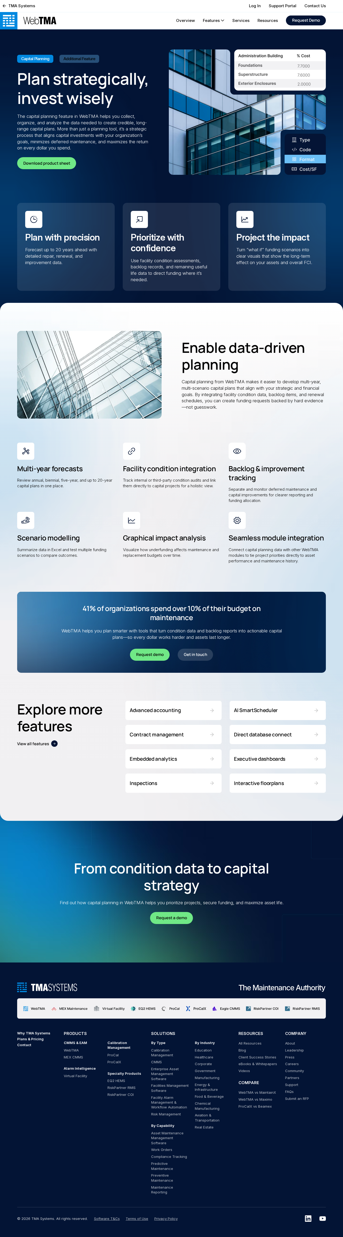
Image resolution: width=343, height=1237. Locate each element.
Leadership (294, 1050)
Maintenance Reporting (162, 1189)
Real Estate (204, 1127)
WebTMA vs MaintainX (257, 1092)
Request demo (150, 654)
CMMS (156, 1062)
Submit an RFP (297, 1098)
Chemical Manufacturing (207, 1105)
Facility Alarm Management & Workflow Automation (169, 1102)
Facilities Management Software (170, 1087)
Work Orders (161, 1149)
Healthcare (204, 1057)
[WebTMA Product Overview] (40, 20)
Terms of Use (137, 1218)
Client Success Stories (257, 1057)
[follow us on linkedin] (308, 1218)
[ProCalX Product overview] (196, 1008)
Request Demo (306, 20)
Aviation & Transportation (207, 1117)
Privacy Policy (166, 1218)
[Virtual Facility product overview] (109, 1008)
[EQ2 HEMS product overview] (143, 1008)
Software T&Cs (107, 1218)
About (290, 1043)
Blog (242, 1050)
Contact (24, 1045)
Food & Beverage (209, 1096)
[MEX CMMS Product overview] (69, 1008)
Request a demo (171, 918)
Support (291, 1085)
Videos (244, 1071)
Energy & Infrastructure (206, 1087)
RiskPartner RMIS (121, 1087)
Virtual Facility (75, 1076)
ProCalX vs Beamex (255, 1106)
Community (294, 1071)
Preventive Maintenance (162, 1177)
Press (289, 1057)
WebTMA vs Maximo (255, 1099)
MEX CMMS (73, 1057)
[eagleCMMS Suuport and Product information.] (226, 1008)
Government (205, 1071)
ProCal (113, 1055)
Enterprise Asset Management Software (165, 1074)
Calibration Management (162, 1052)
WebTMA (71, 1050)
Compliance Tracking (169, 1156)
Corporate (203, 1064)
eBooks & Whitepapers (257, 1064)
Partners (292, 1078)
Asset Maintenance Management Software (167, 1138)
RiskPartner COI (120, 1094)
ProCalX (114, 1062)
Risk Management (166, 1114)
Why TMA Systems (33, 1033)
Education (203, 1050)
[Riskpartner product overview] (262, 1008)
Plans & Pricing (30, 1039)
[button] (213, 20)
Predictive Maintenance (162, 1165)
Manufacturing (207, 1078)
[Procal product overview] (171, 1008)
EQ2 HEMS (116, 1080)
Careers (292, 1064)
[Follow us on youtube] (322, 1218)
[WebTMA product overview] (34, 1008)
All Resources (250, 1043)
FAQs (289, 1091)
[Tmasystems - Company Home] (47, 987)
